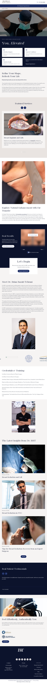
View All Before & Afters (8, 246)
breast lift (33, 140)
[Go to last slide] (22, 108)
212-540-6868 (8, 665)
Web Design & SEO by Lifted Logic (23, 681)
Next (42, 249)
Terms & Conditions (38, 673)
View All (23, 556)
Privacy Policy (36, 680)
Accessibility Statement (38, 676)
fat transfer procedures (21, 214)
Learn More (5, 641)
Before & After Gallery (38, 669)
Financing (38, 667)
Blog (38, 671)
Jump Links (5, 8)
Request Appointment (30, 64)
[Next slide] (25, 108)
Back (24, 249)
